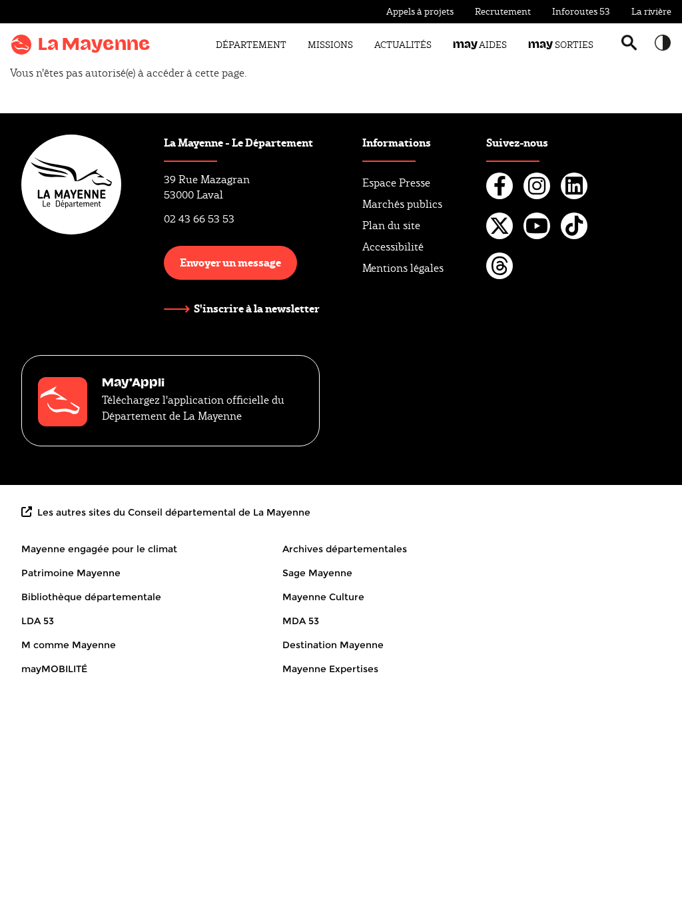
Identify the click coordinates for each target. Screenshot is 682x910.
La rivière (651, 11)
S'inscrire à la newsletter (257, 308)
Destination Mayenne (333, 645)
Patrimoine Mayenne (71, 573)
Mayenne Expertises (330, 669)
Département (251, 44)
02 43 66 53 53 (199, 219)
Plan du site (391, 225)
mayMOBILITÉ (54, 669)
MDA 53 (300, 621)
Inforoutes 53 (581, 11)
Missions (330, 44)
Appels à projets (420, 11)
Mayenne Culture (323, 597)
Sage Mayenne (317, 573)
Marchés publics (402, 204)
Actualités (403, 44)
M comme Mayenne (68, 645)
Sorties (560, 44)
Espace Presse (396, 183)
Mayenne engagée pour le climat (99, 549)
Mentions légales (403, 268)
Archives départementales (344, 549)
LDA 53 (37, 621)
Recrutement (503, 11)
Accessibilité (393, 246)
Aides (480, 44)
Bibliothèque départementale (91, 597)
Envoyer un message (230, 262)
